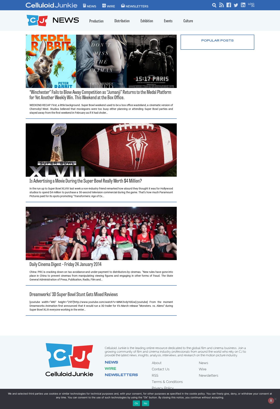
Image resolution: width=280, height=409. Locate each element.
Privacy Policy (163, 388)
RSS (155, 375)
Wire (110, 369)
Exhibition (147, 21)
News (91, 6)
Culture (188, 21)
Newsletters (137, 6)
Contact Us (161, 369)
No (145, 403)
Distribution (122, 21)
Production (96, 21)
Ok (136, 403)
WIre (111, 6)
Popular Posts (217, 40)
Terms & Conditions (167, 382)
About (157, 363)
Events (168, 21)
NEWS (65, 21)
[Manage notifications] (271, 401)
